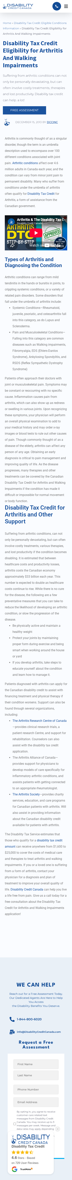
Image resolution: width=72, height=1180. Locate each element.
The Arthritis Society (26, 794)
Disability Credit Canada (27, 889)
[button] (66, 6)
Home (7, 23)
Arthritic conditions (25, 163)
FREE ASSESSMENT (24, 110)
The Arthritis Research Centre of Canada (39, 721)
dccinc (52, 122)
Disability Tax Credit (41, 194)
